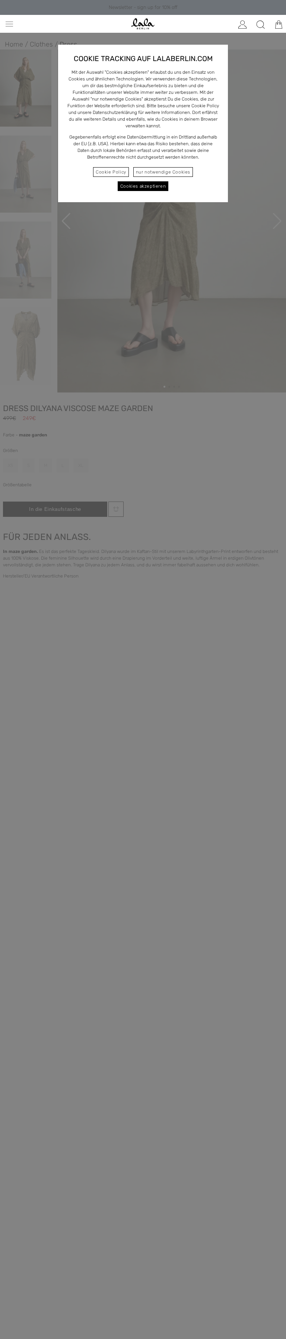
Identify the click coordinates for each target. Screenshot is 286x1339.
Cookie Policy (111, 172)
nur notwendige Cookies (163, 172)
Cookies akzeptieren (143, 186)
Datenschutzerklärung (115, 112)
